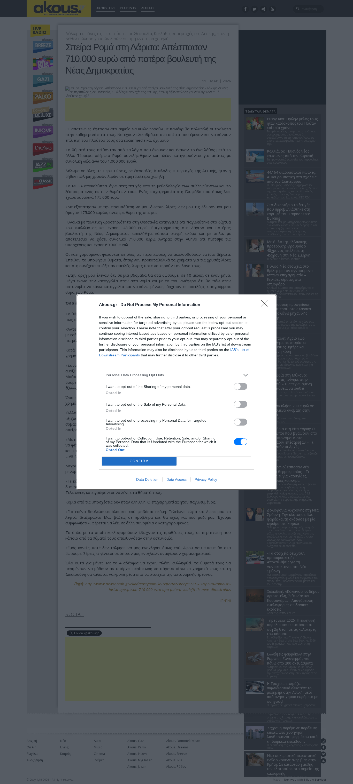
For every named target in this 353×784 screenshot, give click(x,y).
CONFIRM (139, 461)
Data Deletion (147, 479)
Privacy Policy (206, 479)
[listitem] (176, 375)
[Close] (266, 305)
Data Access (176, 479)
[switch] (240, 386)
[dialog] (176, 392)
